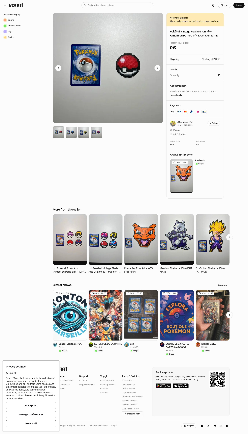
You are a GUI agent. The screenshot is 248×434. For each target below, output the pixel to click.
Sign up (224, 5)
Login (239, 5)
